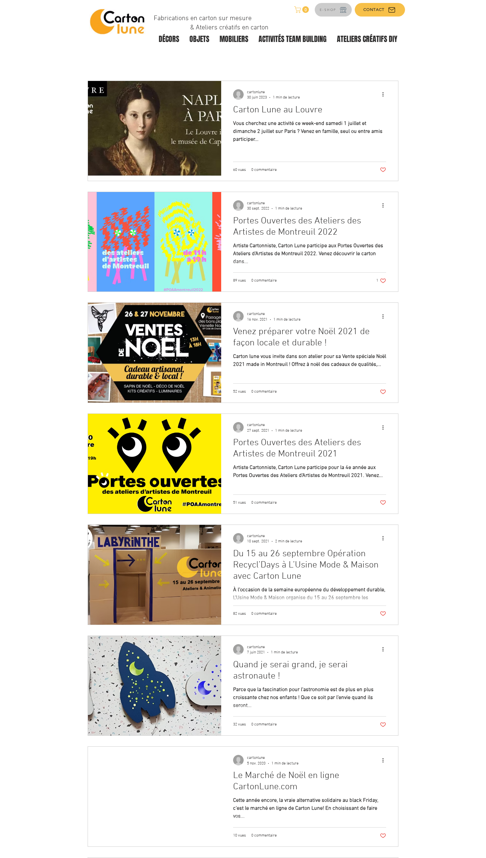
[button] (302, 9)
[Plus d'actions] (385, 94)
